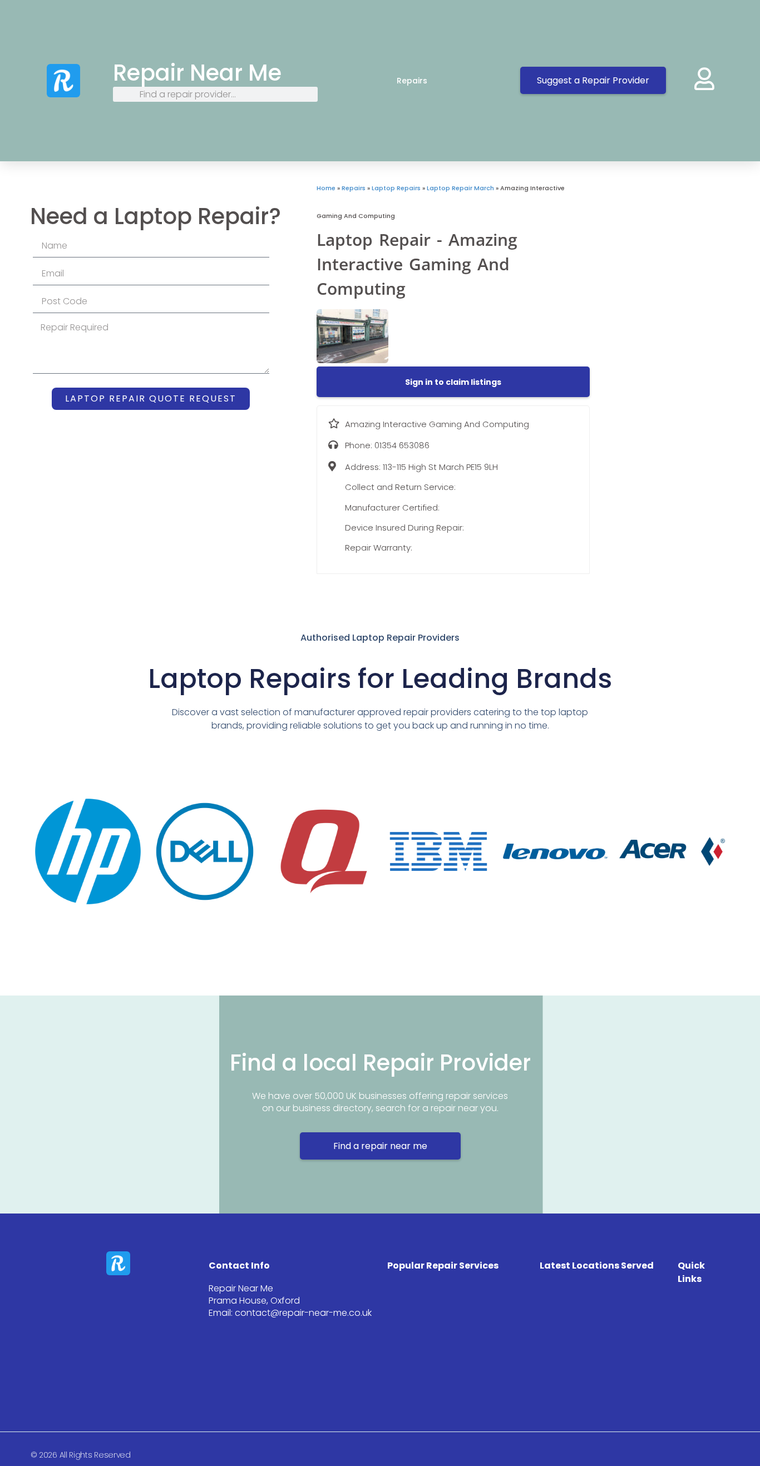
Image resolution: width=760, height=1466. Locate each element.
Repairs (412, 81)
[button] (453, 382)
